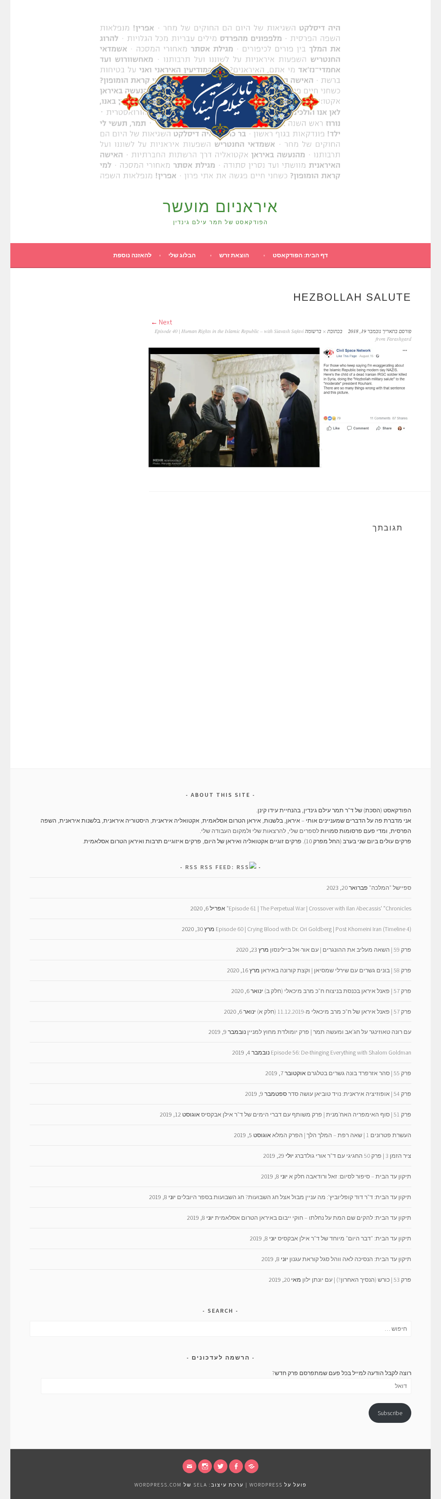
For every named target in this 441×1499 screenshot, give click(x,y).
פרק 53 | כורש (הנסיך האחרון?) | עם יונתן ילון (356, 1279)
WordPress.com (158, 1484)
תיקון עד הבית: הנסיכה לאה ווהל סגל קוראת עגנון (350, 1259)
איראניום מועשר (220, 207)
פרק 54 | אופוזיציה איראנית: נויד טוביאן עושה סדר (349, 1094)
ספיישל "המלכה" (390, 887)
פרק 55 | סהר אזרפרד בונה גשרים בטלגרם (359, 1073)
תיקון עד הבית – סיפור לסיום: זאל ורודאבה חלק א (350, 1176)
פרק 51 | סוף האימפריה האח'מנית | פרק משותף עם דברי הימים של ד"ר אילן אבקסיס (306, 1114)
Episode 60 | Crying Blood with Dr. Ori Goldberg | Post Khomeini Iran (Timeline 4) (313, 929)
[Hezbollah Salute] (280, 465)
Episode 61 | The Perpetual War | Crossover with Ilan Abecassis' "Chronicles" (319, 908)
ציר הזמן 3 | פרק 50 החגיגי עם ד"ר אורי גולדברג (353, 1156)
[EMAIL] (189, 1466)
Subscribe (390, 1413)
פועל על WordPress (278, 1484)
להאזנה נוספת (132, 255)
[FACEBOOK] (236, 1466)
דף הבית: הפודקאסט (300, 255)
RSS (191, 867)
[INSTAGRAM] (205, 1466)
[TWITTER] (220, 1466)
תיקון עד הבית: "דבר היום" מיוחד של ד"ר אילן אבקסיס (344, 1238)
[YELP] (251, 1466)
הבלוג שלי (182, 255)
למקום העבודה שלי (225, 831)
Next (165, 322)
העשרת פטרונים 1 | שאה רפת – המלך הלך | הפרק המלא (341, 1135)
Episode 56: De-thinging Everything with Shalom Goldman (341, 1052)
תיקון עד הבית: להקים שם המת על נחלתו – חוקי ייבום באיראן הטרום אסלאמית (313, 1217)
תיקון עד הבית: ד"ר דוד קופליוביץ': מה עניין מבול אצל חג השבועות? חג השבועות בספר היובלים (294, 1197)
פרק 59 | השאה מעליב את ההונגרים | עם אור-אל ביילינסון (340, 949)
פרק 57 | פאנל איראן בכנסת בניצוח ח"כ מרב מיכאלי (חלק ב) (337, 991)
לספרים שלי (304, 831)
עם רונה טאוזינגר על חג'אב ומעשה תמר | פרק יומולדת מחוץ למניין (329, 1032)
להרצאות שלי (269, 831)
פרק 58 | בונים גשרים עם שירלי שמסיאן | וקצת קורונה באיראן (336, 970)
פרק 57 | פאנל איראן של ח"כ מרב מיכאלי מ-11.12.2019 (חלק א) (334, 1011)
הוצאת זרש (234, 255)
